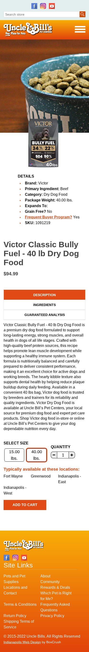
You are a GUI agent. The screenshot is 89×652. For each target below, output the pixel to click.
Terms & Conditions (20, 604)
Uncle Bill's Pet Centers (28, 29)
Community (50, 582)
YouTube (52, 6)
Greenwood (41, 476)
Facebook (34, 6)
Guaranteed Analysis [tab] (44, 315)
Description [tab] (44, 295)
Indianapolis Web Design (22, 642)
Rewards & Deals (55, 587)
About (45, 576)
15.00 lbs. (14, 455)
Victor (43, 183)
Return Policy (15, 616)
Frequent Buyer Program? (48, 217)
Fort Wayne (13, 476)
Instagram (43, 6)
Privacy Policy (52, 616)
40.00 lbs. (36, 455)
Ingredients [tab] (44, 305)
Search (82, 14)
